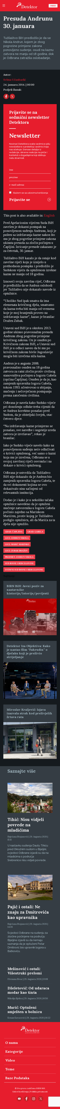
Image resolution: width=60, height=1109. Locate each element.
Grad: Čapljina (13, 532)
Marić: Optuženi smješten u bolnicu (25, 1009)
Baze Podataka (17, 1078)
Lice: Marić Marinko (17, 544)
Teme (9, 1069)
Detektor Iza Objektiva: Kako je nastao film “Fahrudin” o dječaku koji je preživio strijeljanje (28, 651)
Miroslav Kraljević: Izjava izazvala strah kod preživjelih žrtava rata (29, 713)
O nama (11, 1043)
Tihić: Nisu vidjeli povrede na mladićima (26, 825)
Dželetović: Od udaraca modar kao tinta (28, 990)
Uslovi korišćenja (20, 1091)
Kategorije (14, 1051)
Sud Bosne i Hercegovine (19, 563)
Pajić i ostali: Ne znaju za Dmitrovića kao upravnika (28, 912)
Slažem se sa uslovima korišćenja (30, 193)
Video (53, 6)
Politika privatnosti (39, 1091)
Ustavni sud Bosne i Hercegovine (24, 570)
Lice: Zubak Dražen (16, 551)
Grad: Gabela (35, 532)
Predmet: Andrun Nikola (19, 557)
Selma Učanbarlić (14, 79)
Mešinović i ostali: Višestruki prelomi (25, 970)
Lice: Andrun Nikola (17, 538)
